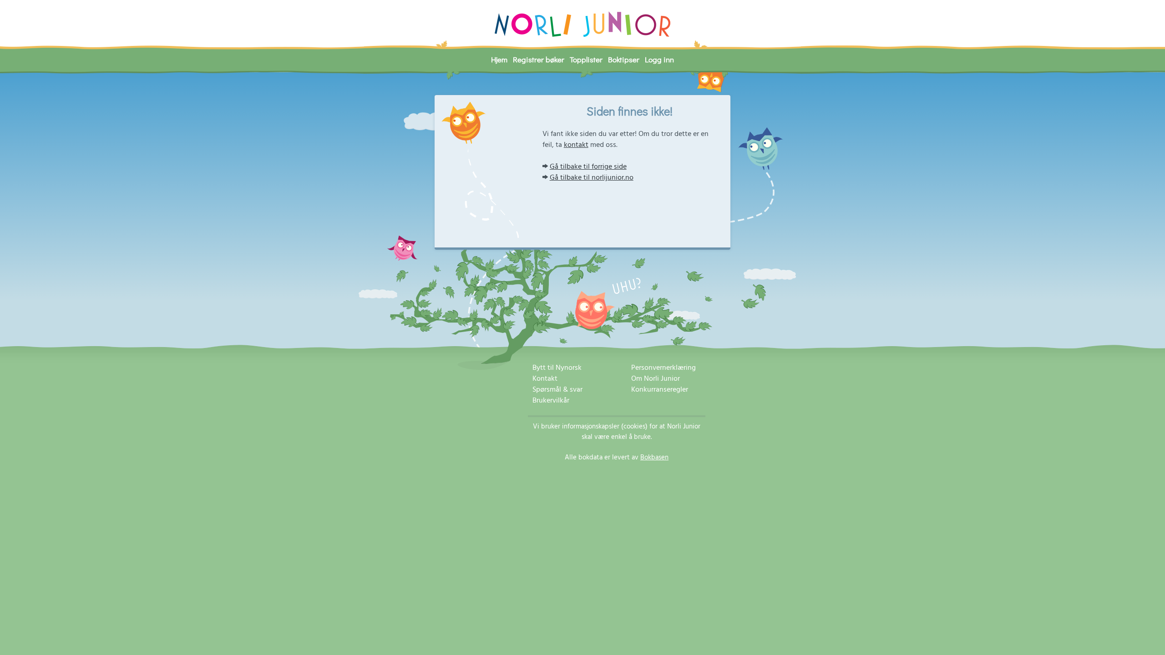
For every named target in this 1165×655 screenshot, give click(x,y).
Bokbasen (654, 457)
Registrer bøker (538, 59)
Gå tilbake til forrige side (588, 167)
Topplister (586, 59)
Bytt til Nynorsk (557, 368)
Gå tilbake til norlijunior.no (591, 178)
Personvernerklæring (663, 368)
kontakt (576, 145)
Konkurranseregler (659, 390)
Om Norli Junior (655, 379)
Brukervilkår (550, 401)
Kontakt (544, 379)
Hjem (499, 59)
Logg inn (659, 59)
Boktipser (623, 59)
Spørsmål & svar (557, 390)
